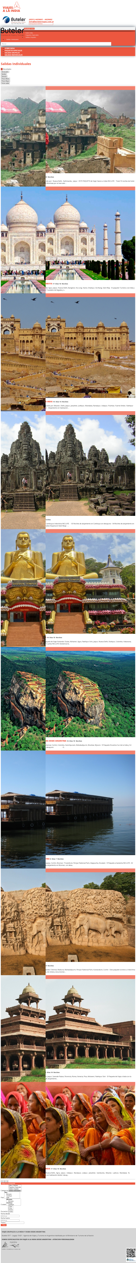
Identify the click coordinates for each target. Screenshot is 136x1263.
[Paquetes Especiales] (15, 1187)
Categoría (4, 1190)
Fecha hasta (5, 1218)
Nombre (4, 74)
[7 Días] (10, 1206)
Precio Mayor (5, 81)
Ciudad (3, 1204)
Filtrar (4, 1225)
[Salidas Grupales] (15, 1189)
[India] (12, 1197)
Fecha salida (5, 83)
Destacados (5, 72)
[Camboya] (12, 1196)
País (2, 1197)
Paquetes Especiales (32, 35)
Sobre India (29, 33)
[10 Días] (10, 1210)
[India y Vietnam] (15, 1185)
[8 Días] (10, 1208)
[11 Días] (10, 1211)
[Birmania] (12, 1194)
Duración (4, 76)
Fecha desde (5, 1214)
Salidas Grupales (30, 37)
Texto (3, 1223)
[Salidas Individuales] (15, 1191)
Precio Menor (5, 78)
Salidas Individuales (12, 39)
